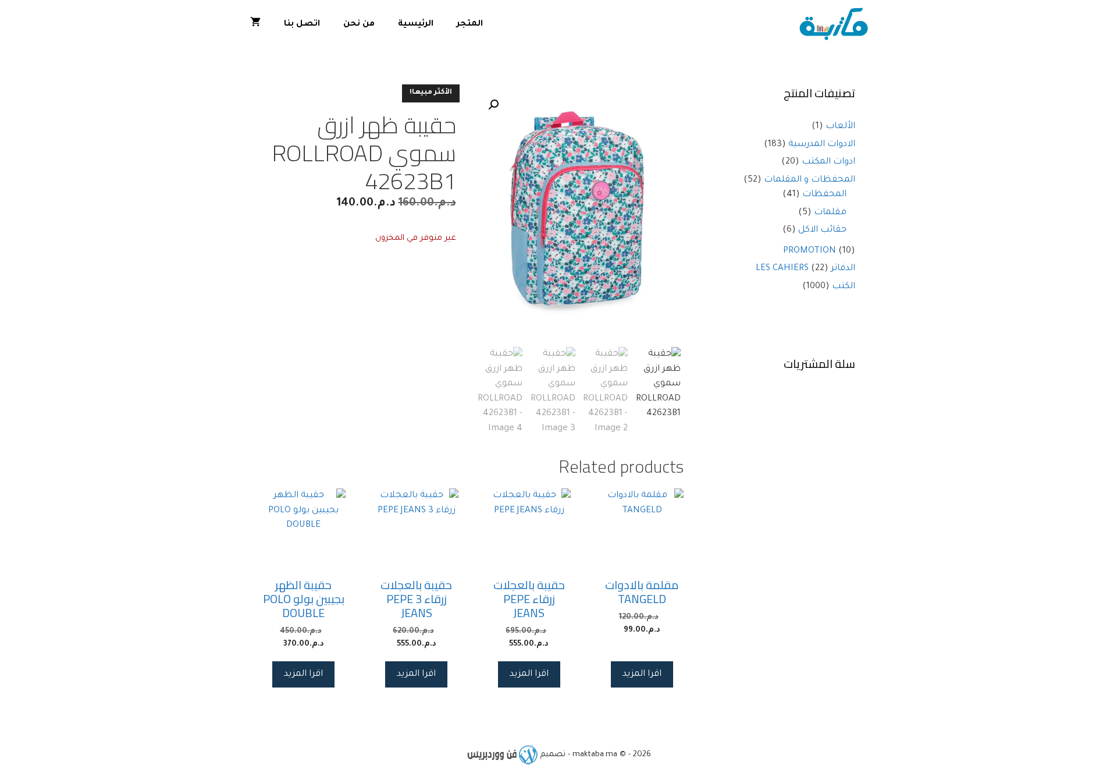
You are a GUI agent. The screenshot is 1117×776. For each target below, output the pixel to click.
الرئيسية (415, 24)
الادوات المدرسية (821, 145)
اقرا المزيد (641, 674)
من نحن (359, 24)
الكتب (843, 287)
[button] (493, 104)
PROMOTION (809, 251)
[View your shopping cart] (255, 24)
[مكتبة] (836, 24)
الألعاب (840, 127)
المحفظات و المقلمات (809, 180)
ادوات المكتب (828, 162)
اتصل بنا (302, 24)
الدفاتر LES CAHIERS (805, 269)
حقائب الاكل (822, 230)
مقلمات (830, 213)
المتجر (470, 24)
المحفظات (824, 195)
